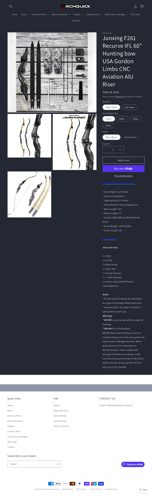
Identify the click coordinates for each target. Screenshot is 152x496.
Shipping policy (111, 489)
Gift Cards (12, 442)
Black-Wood (132, 138)
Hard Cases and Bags (17, 436)
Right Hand (111, 107)
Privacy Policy (60, 421)
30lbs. (109, 118)
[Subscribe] (57, 464)
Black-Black (111, 137)
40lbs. (122, 118)
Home (10, 405)
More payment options (123, 176)
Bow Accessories (15, 421)
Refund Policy (60, 415)
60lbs (108, 125)
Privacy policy (81, 489)
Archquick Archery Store (50, 489)
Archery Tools (13, 431)
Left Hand (129, 107)
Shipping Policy (61, 410)
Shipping (119, 96)
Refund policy (67, 489)
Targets (10, 426)
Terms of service (96, 489)
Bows (9, 410)
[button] (10, 6)
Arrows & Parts (14, 415)
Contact (11, 447)
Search (57, 405)
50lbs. (136, 118)
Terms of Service (61, 426)
